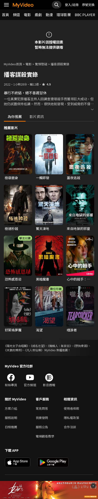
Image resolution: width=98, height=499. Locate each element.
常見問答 (42, 408)
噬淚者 (72, 330)
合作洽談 (70, 427)
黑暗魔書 (42, 279)
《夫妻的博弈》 (13, 350)
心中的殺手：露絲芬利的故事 (78, 279)
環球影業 (64, 14)
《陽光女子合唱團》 (16, 346)
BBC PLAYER (85, 14)
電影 (27, 14)
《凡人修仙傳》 (34, 350)
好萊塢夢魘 (13, 330)
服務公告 (42, 427)
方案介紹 (11, 408)
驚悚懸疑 (41, 64)
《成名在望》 (38, 346)
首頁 (5, 14)
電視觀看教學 (45, 436)
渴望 (39, 330)
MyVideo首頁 (13, 64)
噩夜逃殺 (73, 177)
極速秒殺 (11, 228)
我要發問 (42, 417)
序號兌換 (88, 4)
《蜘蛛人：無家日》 (59, 346)
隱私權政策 (71, 417)
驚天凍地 (42, 228)
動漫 (49, 14)
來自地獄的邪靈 (78, 228)
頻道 (16, 14)
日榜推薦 (11, 427)
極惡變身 (11, 177)
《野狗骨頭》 (81, 346)
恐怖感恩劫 (13, 279)
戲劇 (38, 14)
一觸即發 (42, 177)
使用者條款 (71, 408)
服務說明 (11, 417)
